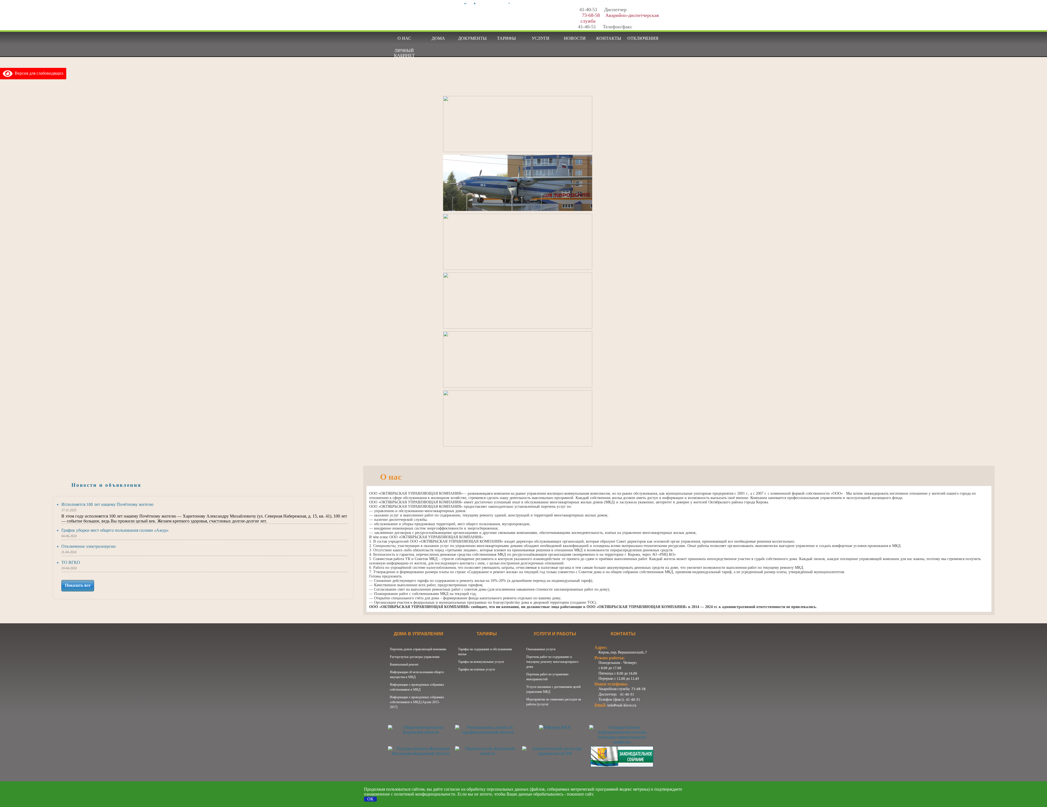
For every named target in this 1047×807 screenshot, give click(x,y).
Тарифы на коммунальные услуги (481, 662)
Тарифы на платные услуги (476, 669)
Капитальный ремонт (404, 664)
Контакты (608, 38)
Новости (575, 38)
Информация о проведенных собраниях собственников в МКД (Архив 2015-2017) (417, 702)
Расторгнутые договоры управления (415, 657)
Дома (438, 38)
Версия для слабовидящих (38, 73)
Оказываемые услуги (540, 649)
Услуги (540, 38)
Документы (472, 38)
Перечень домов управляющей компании (418, 649)
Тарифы (506, 38)
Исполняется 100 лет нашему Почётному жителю (107, 505)
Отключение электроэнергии (88, 547)
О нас (404, 38)
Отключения (642, 38)
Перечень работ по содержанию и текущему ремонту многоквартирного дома (552, 662)
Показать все (78, 586)
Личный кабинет (404, 52)
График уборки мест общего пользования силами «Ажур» (115, 530)
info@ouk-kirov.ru (621, 705)
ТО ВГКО (70, 563)
